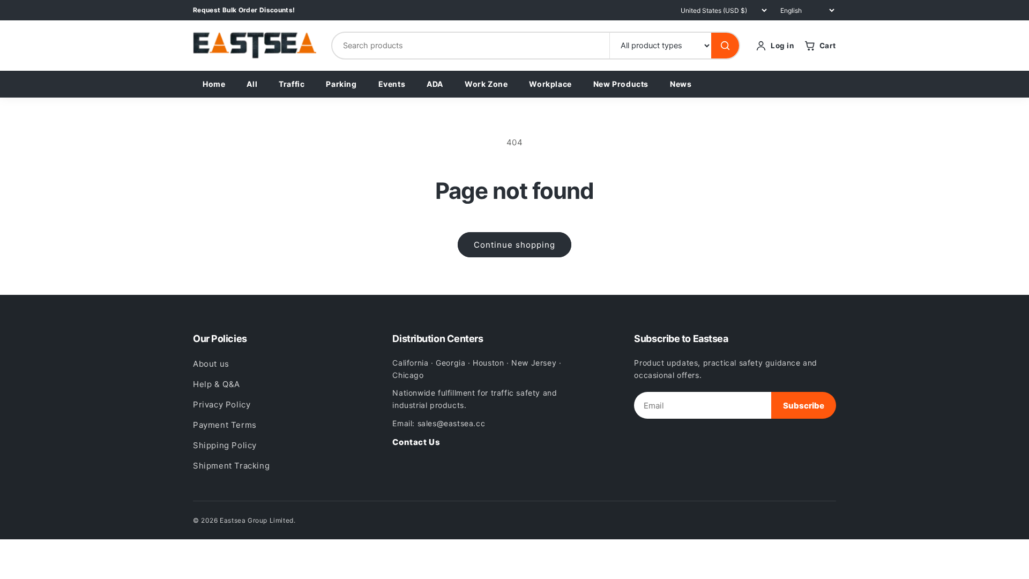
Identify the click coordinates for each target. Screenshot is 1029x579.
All (252, 83)
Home (214, 83)
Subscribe (803, 405)
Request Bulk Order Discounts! (244, 10)
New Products (620, 83)
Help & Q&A (216, 384)
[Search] (725, 45)
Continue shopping (514, 245)
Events (392, 83)
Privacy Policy (221, 404)
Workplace (550, 83)
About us (211, 364)
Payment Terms (225, 425)
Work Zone (486, 83)
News (680, 83)
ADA (435, 83)
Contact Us (416, 442)
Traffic (291, 83)
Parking (341, 83)
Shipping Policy (225, 445)
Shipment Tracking (231, 466)
